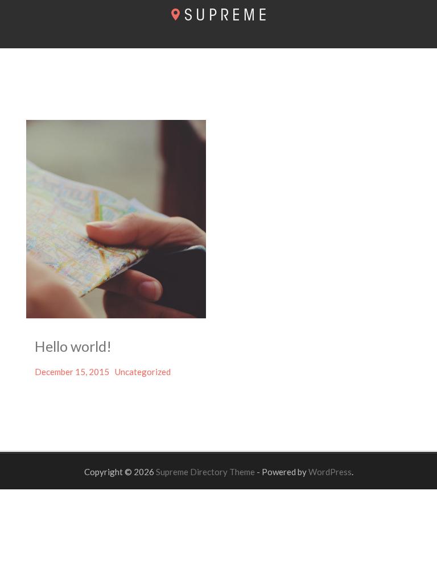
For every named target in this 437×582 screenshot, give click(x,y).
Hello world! (73, 346)
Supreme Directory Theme (206, 472)
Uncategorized (143, 372)
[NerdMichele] (218, 17)
